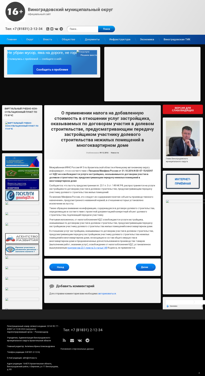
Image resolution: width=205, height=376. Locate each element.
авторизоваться (107, 293)
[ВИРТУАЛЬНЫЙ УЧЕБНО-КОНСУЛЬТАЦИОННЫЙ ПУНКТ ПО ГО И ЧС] (22, 134)
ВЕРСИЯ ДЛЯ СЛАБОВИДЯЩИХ (183, 109)
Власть (47, 39)
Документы (92, 39)
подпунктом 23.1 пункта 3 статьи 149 (87, 248)
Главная (12, 39)
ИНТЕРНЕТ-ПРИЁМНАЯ (183, 181)
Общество (68, 39)
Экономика (147, 39)
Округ (30, 39)
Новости (115, 153)
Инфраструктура (119, 39)
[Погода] (172, 306)
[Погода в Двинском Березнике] (193, 303)
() (31, 329)
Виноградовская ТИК (177, 39)
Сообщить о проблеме (52, 69)
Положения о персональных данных (77, 349)
